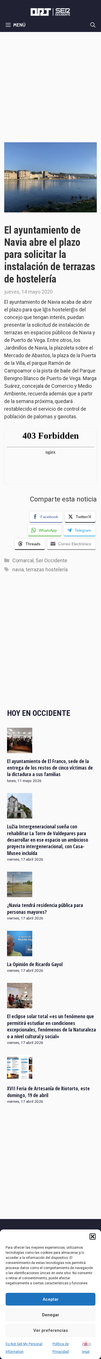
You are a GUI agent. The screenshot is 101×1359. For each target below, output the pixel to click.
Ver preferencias (50, 1330)
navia (18, 569)
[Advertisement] (50, 86)
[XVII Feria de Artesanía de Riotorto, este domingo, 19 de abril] (19, 1077)
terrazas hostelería (47, 569)
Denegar (50, 1314)
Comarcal (23, 560)
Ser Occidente (51, 560)
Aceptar (51, 1299)
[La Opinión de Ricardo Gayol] (19, 952)
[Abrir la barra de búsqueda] (93, 25)
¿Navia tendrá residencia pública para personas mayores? (45, 908)
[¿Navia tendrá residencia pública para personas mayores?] (19, 893)
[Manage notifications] (85, 1344)
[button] (92, 1236)
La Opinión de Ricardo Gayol (35, 964)
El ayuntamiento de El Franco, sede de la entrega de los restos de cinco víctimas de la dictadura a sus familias (50, 768)
